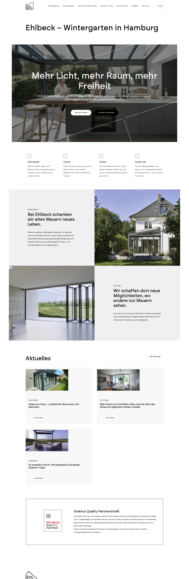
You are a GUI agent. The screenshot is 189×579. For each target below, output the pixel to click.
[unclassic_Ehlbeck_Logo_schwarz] (29, 3)
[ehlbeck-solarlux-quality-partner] (53, 508)
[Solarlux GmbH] (47, 429)
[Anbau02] (47, 368)
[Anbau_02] (118, 368)
